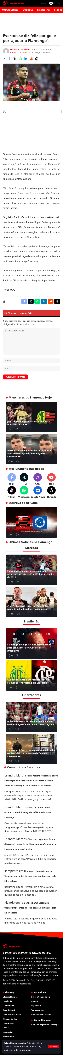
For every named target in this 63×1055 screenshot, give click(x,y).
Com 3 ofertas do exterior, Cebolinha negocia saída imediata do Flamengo (27, 608)
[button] (53, 1046)
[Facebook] (11, 479)
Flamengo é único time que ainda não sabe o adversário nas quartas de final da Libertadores (31, 753)
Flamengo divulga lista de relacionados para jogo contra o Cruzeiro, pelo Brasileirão (29, 647)
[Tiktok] (11, 492)
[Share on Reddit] (31, 58)
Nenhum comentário (19, 52)
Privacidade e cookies (15, 1043)
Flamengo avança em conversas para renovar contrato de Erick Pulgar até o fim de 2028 (30, 574)
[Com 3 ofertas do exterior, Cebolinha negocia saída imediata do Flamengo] (31, 602)
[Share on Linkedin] (25, 58)
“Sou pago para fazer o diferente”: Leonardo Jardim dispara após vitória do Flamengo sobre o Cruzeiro (30, 844)
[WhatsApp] (24, 492)
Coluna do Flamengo (20, 49)
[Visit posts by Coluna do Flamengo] (6, 51)
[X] (24, 479)
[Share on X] (14, 58)
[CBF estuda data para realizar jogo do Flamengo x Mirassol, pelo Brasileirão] (31, 675)
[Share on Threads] (36, 58)
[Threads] (51, 492)
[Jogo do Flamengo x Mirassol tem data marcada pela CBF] (31, 417)
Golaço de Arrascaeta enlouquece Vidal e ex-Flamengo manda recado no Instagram (30, 723)
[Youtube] (51, 479)
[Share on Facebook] (9, 58)
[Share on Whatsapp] (20, 58)
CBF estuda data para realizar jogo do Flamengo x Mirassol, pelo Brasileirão (28, 681)
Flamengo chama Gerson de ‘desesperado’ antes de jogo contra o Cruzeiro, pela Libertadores (30, 876)
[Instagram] (37, 479)
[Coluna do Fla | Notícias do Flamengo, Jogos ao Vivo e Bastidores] (13, 3)
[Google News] (37, 492)
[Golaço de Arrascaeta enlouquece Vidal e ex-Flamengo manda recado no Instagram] (31, 717)
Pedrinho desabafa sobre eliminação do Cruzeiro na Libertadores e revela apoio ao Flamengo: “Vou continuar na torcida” (31, 780)
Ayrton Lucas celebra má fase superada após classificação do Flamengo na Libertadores (29, 453)
